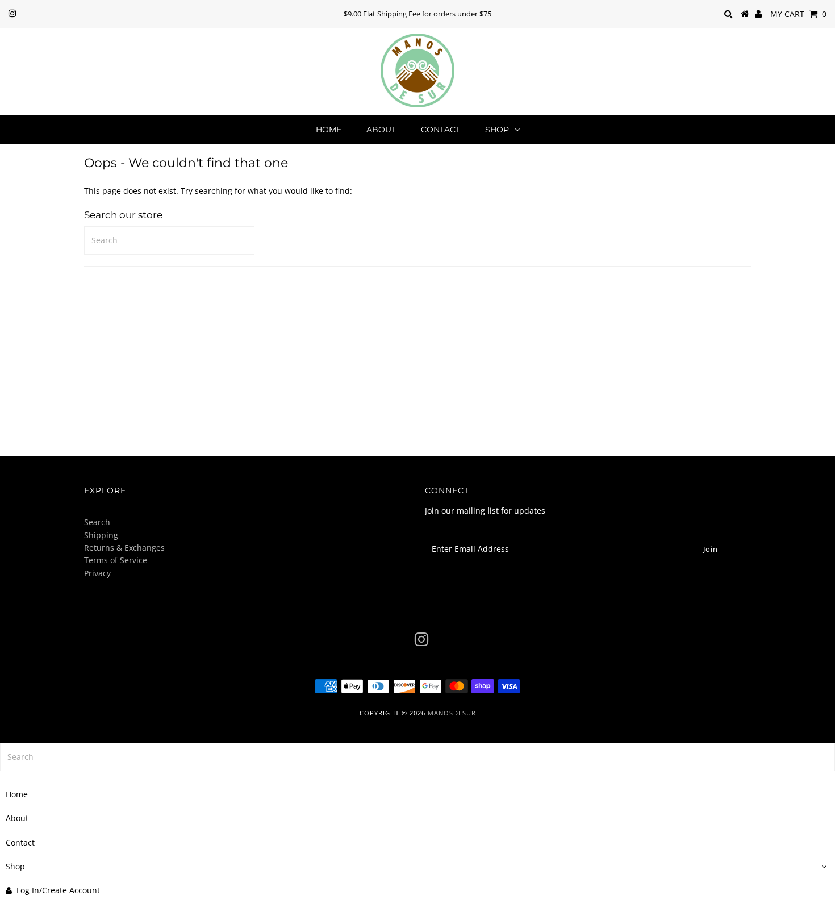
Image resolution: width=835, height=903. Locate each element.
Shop (497, 129)
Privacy (97, 573)
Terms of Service (115, 560)
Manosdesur (452, 713)
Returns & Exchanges (124, 547)
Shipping (101, 535)
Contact (440, 129)
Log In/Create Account (58, 890)
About (381, 129)
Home (328, 129)
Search (97, 522)
